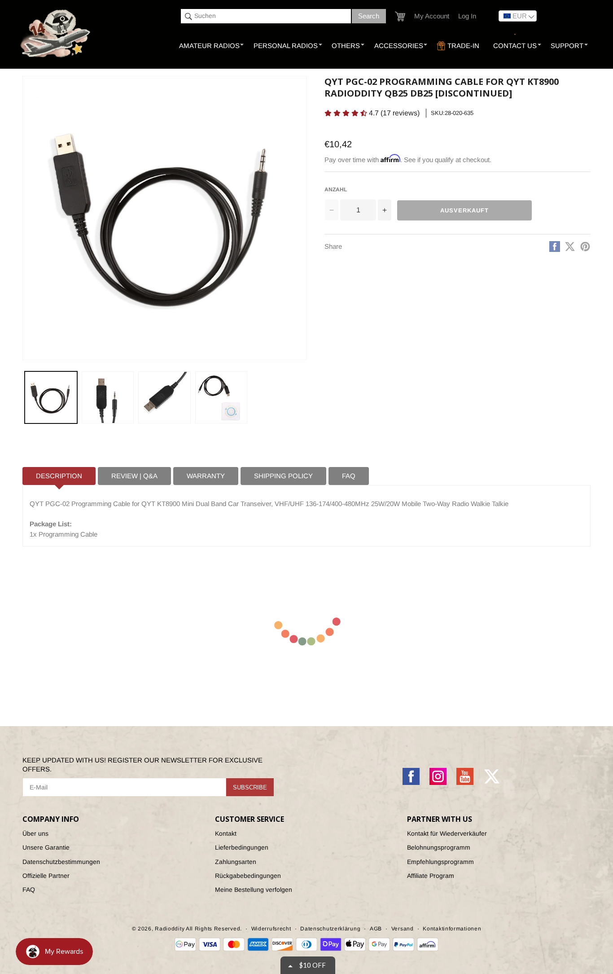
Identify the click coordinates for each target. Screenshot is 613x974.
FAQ (28, 889)
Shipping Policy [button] (283, 476)
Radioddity (169, 929)
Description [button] (59, 476)
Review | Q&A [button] (134, 476)
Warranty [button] (206, 476)
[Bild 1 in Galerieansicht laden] (51, 397)
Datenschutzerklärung (330, 929)
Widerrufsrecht (271, 929)
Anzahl (335, 189)
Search (368, 16)
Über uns (35, 833)
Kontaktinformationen (452, 929)
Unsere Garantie (46, 847)
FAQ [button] (348, 476)
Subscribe (250, 787)
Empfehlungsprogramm (440, 861)
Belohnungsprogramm (438, 847)
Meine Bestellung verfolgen (253, 889)
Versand (402, 929)
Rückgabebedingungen (248, 875)
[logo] (56, 34)
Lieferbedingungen (241, 847)
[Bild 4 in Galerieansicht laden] (221, 397)
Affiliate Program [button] (430, 875)
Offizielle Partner (46, 875)
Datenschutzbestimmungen (61, 861)
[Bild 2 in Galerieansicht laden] (108, 397)
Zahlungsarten (235, 861)
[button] (400, 16)
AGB (376, 929)
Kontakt (225, 833)
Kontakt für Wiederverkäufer (447, 833)
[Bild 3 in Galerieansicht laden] (164, 397)
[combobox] (266, 16)
